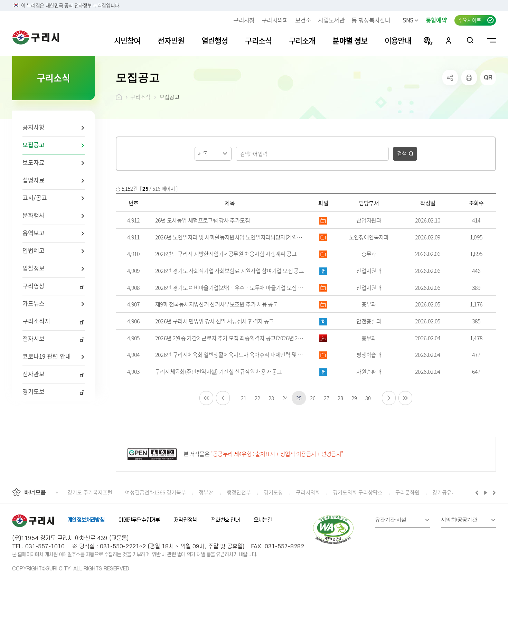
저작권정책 (185, 520)
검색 (402, 153)
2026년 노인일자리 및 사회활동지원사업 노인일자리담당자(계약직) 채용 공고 (229, 237)
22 (257, 397)
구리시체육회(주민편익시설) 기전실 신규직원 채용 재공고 (218, 371)
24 (285, 397)
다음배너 (493, 492)
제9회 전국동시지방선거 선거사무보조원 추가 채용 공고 (216, 304)
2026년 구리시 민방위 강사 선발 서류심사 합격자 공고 (214, 321)
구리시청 (243, 20)
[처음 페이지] (206, 398)
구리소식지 (36, 320)
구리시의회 (275, 20)
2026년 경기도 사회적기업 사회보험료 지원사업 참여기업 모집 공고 (229, 270)
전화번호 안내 (225, 520)
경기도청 (273, 492)
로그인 (448, 40)
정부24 (206, 492)
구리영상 (33, 285)
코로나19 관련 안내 (46, 356)
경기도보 (33, 391)
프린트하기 (469, 77)
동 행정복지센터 (370, 20)
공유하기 (450, 77)
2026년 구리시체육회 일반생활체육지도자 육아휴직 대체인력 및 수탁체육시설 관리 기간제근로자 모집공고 (229, 354)
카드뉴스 (33, 303)
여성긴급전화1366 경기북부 (155, 492)
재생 (485, 492)
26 (312, 397)
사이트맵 (491, 40)
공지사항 (33, 127)
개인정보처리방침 (85, 520)
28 (340, 397)
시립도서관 (331, 20)
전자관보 (33, 373)
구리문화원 (407, 492)
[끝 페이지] (405, 398)
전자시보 (33, 338)
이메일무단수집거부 (139, 520)
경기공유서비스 (449, 492)
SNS (408, 20)
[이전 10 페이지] (223, 398)
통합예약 (436, 20)
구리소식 (140, 97)
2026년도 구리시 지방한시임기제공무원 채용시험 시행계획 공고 (226, 253)
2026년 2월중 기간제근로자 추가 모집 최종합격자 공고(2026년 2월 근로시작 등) (229, 338)
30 (367, 397)
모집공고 (33, 144)
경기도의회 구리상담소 (358, 492)
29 (354, 397)
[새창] (333, 529)
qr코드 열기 (488, 77)
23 (271, 397)
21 (243, 397)
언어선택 (428, 40)
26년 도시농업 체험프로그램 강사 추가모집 (202, 220)
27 (326, 397)
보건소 (303, 20)
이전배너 (478, 492)
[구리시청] (35, 37)
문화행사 (33, 215)
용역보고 (33, 232)
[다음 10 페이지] (389, 398)
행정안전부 (239, 492)
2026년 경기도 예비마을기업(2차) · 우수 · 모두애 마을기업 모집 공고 (229, 287)
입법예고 (33, 250)
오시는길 (263, 520)
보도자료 (33, 162)
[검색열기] (470, 40)
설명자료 (33, 180)
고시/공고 (34, 197)
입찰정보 (33, 268)
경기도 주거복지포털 (89, 492)
